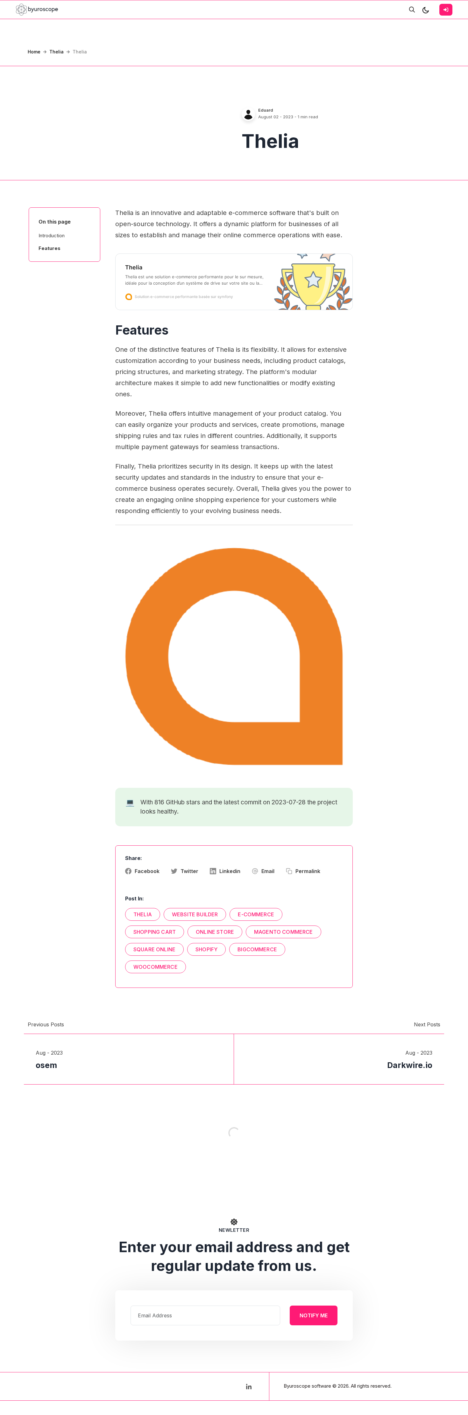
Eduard (265, 110)
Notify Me (314, 1315)
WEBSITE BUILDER (195, 914)
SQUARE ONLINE (154, 949)
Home (34, 51)
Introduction (52, 235)
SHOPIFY (206, 949)
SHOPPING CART (154, 932)
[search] (412, 9)
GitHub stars (183, 802)
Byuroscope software (307, 1386)
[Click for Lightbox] (234, 656)
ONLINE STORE (215, 932)
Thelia (56, 51)
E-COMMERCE (256, 914)
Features (49, 248)
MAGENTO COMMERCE (283, 932)
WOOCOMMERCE (155, 967)
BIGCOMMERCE (257, 949)
